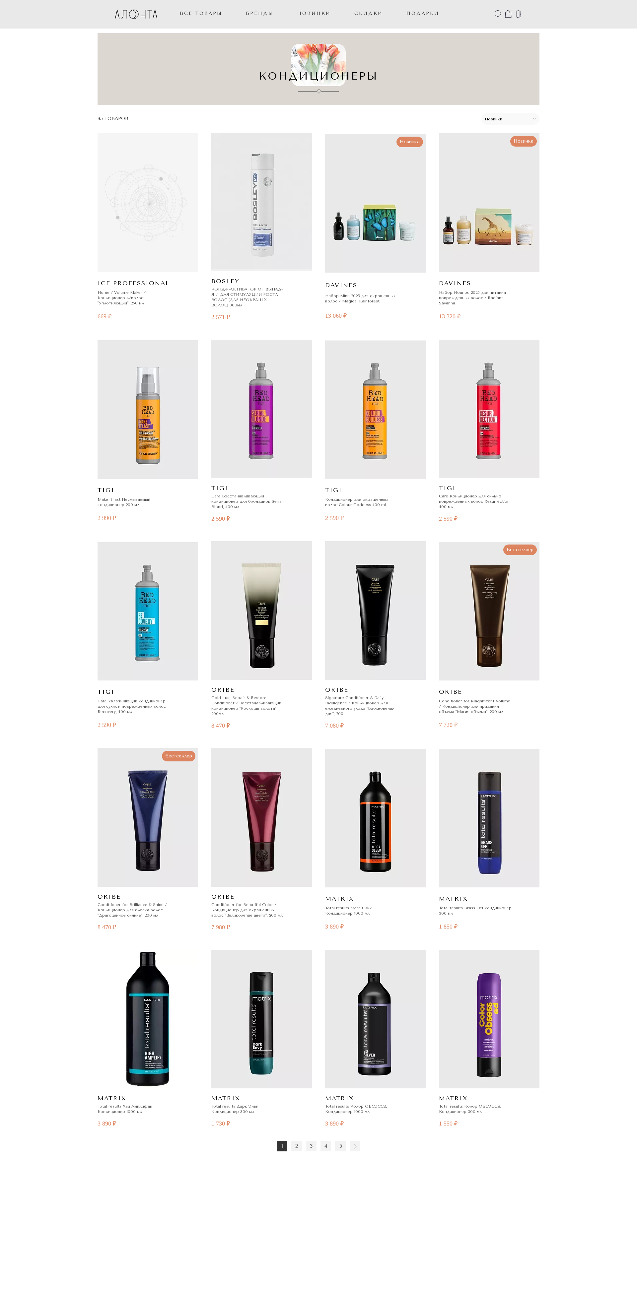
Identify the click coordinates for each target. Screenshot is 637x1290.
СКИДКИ (368, 13)
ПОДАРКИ (422, 13)
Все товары (201, 13)
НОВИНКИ (314, 13)
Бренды (260, 13)
